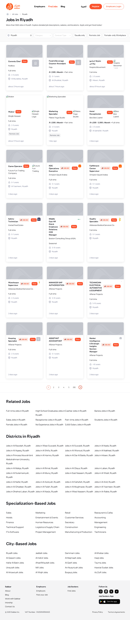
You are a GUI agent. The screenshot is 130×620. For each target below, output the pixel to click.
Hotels (9, 517)
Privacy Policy (97, 612)
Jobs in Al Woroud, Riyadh (77, 450)
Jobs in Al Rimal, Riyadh (47, 468)
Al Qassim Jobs (13, 558)
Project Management (46, 532)
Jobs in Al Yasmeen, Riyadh (107, 487)
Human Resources (44, 522)
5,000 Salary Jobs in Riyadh (78, 424)
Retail (67, 512)
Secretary (69, 522)
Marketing (40, 512)
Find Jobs (53, 6)
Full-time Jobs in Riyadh (17, 411)
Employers (39, 6)
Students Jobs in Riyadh (105, 420)
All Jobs (15, 14)
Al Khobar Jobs (101, 553)
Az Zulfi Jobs (100, 572)
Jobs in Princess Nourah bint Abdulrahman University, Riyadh (19, 459)
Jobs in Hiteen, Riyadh (104, 455)
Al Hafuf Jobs (42, 558)
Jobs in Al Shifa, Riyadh (46, 450)
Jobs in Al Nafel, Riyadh (17, 482)
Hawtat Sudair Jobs (103, 567)
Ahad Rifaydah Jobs (45, 563)
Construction (71, 527)
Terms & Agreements (116, 612)
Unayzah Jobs (12, 567)
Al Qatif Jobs (71, 563)
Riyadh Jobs (12, 553)
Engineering (100, 527)
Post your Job (42, 595)
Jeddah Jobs (41, 553)
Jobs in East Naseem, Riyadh (78, 473)
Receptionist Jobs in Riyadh (49, 420)
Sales (8, 512)
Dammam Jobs (72, 553)
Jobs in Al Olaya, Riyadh (76, 468)
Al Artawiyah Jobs (14, 572)
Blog (63, 6)
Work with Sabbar (12, 598)
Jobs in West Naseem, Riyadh (79, 491)
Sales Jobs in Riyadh (15, 420)
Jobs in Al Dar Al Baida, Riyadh (79, 455)
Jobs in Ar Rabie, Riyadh (105, 491)
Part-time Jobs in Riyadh (76, 420)
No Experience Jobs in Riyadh (49, 424)
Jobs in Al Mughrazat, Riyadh (78, 487)
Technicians (100, 532)
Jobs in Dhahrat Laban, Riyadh (20, 491)
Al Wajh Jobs (42, 572)
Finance (10, 522)
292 (74, 387)
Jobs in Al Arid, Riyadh (104, 482)
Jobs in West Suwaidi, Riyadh (49, 445)
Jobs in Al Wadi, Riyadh (105, 473)
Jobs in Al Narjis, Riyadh (47, 491)
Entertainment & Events (47, 517)
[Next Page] (80, 387)
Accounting (100, 517)
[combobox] (45, 35)
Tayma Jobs (100, 563)
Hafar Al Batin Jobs (15, 563)
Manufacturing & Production (78, 532)
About (7, 591)
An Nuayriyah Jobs (74, 567)
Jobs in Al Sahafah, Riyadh (77, 482)
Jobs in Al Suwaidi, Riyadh (77, 445)
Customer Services (74, 517)
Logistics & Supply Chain (47, 527)
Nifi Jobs (40, 567)
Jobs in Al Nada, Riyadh (105, 445)
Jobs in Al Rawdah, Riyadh (18, 445)
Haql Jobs (99, 558)
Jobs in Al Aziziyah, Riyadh (48, 482)
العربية (83, 6)
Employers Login (113, 6)
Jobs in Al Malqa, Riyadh (17, 468)
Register (95, 6)
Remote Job (94, 35)
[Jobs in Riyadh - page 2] (80, 387)
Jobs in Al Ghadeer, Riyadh (18, 487)
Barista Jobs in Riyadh (104, 411)
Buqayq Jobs (71, 572)
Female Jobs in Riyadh (16, 424)
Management (100, 522)
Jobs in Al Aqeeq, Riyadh (17, 450)
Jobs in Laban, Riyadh (104, 468)
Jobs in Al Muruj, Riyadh (47, 473)
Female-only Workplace (115, 35)
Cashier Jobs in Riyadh (75, 411)
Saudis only (80, 35)
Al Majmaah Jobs (73, 558)
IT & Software (12, 532)
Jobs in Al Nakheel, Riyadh (106, 450)
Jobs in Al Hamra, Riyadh (47, 455)
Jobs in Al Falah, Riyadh (47, 487)
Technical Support (15, 527)
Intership (9, 602)
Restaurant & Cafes (103, 512)
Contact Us (10, 606)
